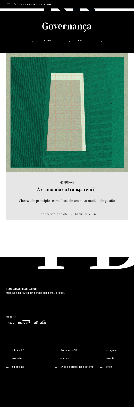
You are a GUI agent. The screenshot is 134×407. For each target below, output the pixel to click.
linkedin (110, 358)
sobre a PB (18, 350)
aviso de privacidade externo (77, 367)
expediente (18, 367)
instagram (111, 350)
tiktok (109, 367)
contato (64, 358)
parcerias (17, 358)
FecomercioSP (69, 350)
